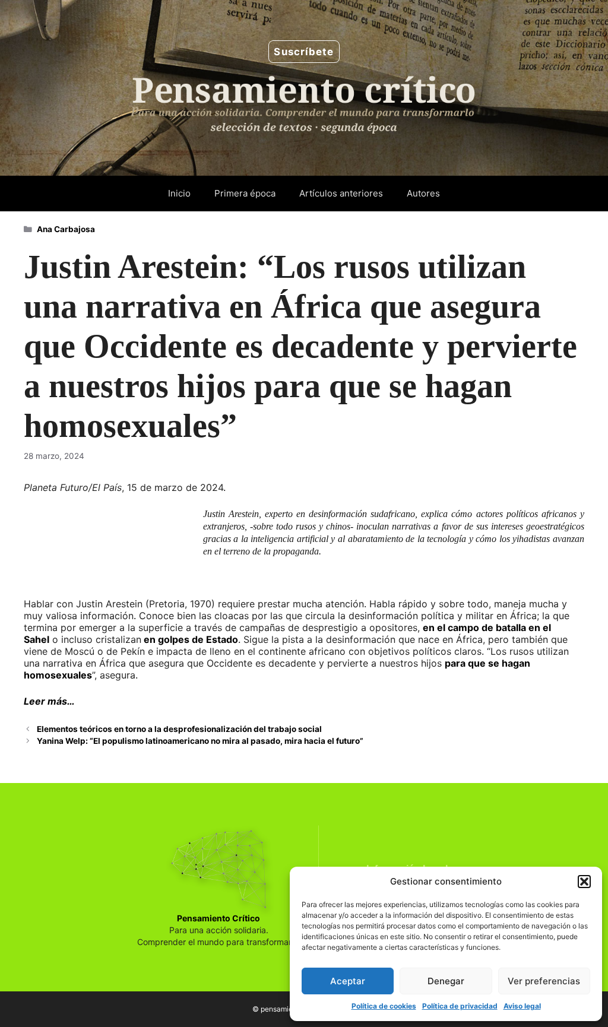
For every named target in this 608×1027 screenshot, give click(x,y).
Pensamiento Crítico (218, 918)
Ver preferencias (544, 981)
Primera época (245, 193)
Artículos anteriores (341, 193)
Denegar (446, 981)
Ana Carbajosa (66, 229)
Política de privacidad (460, 1005)
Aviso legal (522, 1005)
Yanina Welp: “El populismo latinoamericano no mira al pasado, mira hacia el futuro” (200, 741)
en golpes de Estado (189, 639)
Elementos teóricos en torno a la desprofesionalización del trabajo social (179, 729)
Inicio (179, 193)
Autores (423, 193)
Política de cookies (384, 1005)
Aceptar (347, 981)
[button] (584, 881)
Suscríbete (304, 52)
